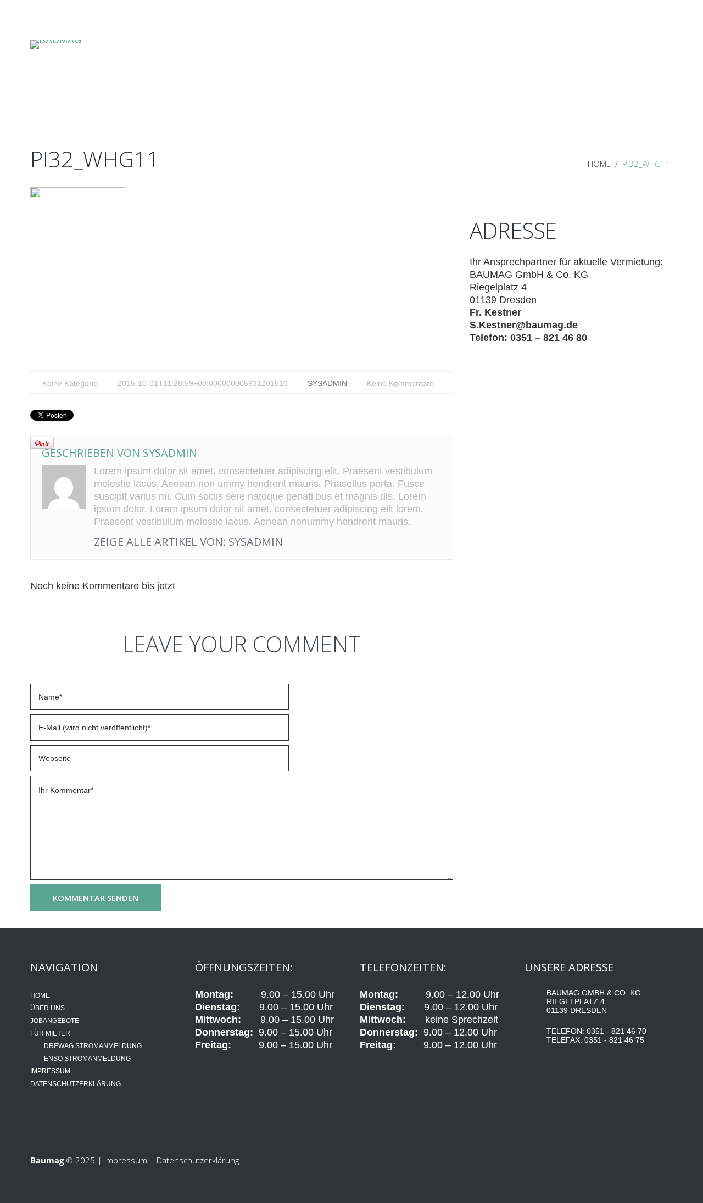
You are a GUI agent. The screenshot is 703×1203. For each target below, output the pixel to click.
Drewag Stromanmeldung (93, 1046)
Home (84, 92)
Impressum (50, 1071)
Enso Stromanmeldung (87, 1058)
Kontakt (619, 92)
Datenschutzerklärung (75, 1084)
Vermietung (512, 92)
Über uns (191, 92)
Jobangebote (298, 92)
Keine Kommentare (400, 383)
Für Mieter (405, 92)
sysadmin (327, 383)
